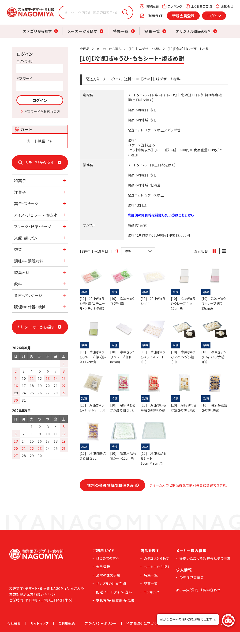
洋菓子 (20, 192)
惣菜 (18, 249)
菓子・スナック (26, 203)
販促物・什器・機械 (30, 307)
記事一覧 (152, 31)
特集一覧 (121, 31)
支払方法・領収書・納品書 (115, 600)
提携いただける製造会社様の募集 (205, 558)
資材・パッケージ (28, 295)
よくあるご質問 (201, 6)
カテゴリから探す (37, 31)
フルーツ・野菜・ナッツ (32, 226)
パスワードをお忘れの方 (42, 111)
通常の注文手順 (108, 575)
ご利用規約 (66, 623)
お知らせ (227, 6)
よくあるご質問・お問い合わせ (198, 590)
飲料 (18, 284)
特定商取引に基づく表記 (144, 623)
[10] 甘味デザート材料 (144, 48)
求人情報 (184, 570)
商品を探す (149, 550)
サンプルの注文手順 (111, 583)
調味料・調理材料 (29, 261)
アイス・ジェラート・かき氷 (35, 215)
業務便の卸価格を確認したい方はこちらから (161, 215)
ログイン (214, 15)
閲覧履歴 (152, 6)
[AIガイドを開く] (228, 620)
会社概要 (14, 623)
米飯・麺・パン (26, 238)
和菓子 (20, 180)
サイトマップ (39, 623)
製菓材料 (22, 272)
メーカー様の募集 (191, 550)
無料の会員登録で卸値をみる (112, 485)
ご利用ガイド (154, 15)
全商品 (85, 48)
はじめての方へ (108, 558)
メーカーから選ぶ (109, 48)
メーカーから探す (82, 31)
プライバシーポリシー (101, 623)
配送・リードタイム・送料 (114, 592)
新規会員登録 (183, 15)
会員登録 (103, 566)
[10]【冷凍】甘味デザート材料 (188, 48)
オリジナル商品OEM (193, 31)
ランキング (175, 6)
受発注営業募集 (192, 577)
